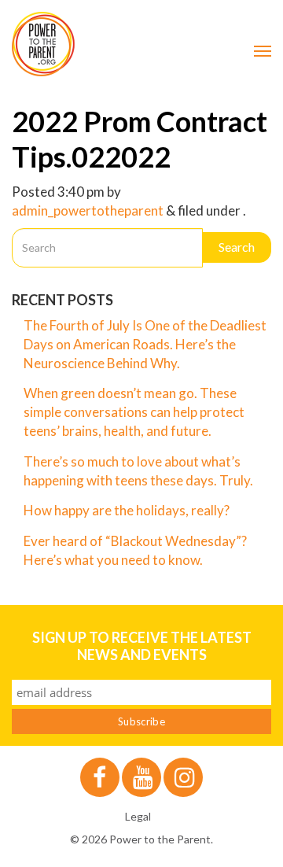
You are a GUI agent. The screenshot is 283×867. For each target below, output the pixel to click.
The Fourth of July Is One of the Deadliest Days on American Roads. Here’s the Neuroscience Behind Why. (145, 344)
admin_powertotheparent (88, 210)
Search (237, 246)
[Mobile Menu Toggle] (262, 51)
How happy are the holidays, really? (127, 510)
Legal (138, 816)
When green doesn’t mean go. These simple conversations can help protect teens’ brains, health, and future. (134, 412)
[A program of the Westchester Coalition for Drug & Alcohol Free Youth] (141, 44)
